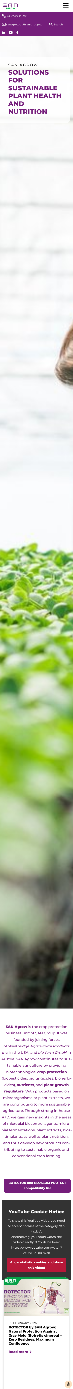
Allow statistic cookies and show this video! (36, 1265)
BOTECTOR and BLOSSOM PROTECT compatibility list (37, 1185)
